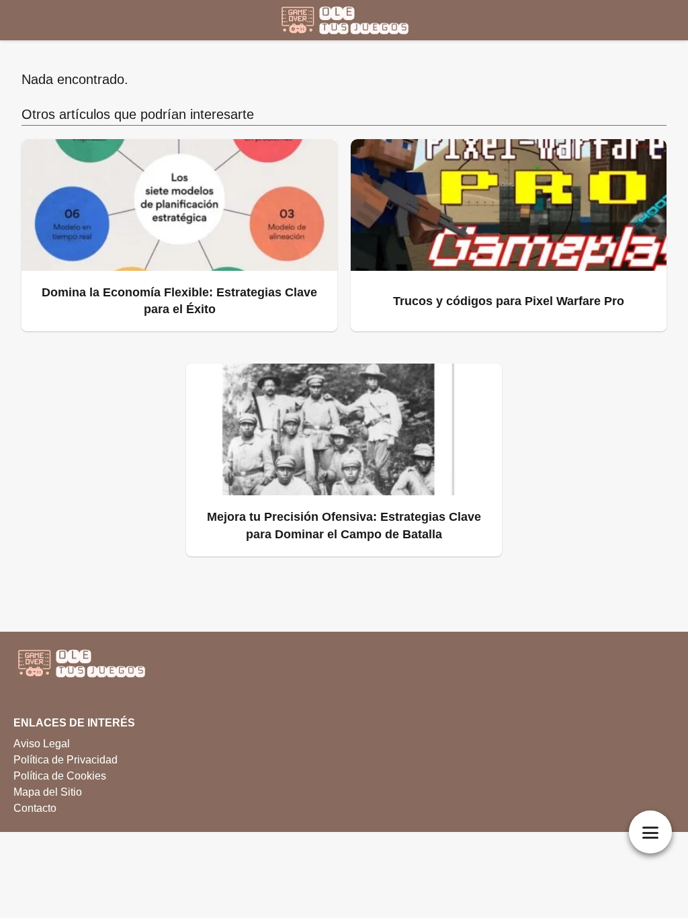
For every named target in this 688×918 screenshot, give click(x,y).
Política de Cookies (59, 776)
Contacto (34, 808)
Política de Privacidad (65, 759)
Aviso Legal (41, 743)
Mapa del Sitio (47, 792)
